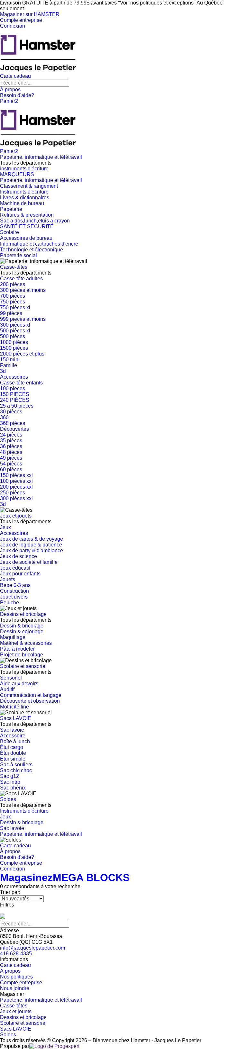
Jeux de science (18, 556)
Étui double (13, 753)
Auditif (7, 689)
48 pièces (11, 452)
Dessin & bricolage (21, 625)
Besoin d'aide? (17, 95)
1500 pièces (14, 348)
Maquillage (12, 637)
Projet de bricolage (21, 654)
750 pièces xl (15, 307)
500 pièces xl (15, 330)
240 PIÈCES (14, 400)
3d (3, 371)
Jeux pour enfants (20, 573)
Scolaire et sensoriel (23, 666)
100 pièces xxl (16, 481)
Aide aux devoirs (19, 683)
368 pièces (12, 423)
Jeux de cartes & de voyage (31, 539)
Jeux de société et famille (29, 562)
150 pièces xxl (16, 475)
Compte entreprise (21, 20)
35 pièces (11, 440)
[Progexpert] (54, 1046)
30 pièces (11, 411)
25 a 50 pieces (16, 406)
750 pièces (12, 301)
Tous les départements (25, 163)
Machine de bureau (22, 203)
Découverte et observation (30, 701)
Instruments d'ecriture (24, 191)
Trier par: (10, 892)
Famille (8, 365)
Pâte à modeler (17, 649)
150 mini (10, 359)
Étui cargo (11, 747)
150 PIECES (14, 394)
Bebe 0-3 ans (15, 585)
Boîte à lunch (15, 741)
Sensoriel (11, 678)
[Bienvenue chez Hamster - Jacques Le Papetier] (38, 70)
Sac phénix (13, 787)
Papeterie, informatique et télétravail (41, 157)
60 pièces (11, 469)
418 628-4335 (16, 953)
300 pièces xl (15, 325)
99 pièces (11, 313)
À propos (10, 89)
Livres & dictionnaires (24, 197)
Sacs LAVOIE (15, 718)
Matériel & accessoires (26, 643)
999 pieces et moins (23, 319)
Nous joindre (14, 988)
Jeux (5, 527)
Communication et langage (30, 695)
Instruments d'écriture (24, 168)
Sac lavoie (12, 730)
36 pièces (11, 446)
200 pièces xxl (16, 487)
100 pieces (12, 388)
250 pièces (12, 492)
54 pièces (11, 463)
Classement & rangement (29, 186)
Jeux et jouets (16, 515)
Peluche (9, 602)
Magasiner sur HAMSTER (29, 14)
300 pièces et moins (23, 290)
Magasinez (26, 877)
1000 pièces (14, 342)
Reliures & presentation (27, 215)
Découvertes (14, 429)
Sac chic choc (16, 770)
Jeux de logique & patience (31, 544)
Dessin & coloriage (21, 631)
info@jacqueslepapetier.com (32, 948)
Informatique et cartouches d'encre (39, 244)
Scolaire (9, 232)
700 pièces (12, 296)
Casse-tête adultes (21, 278)
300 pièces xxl (16, 498)
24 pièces (11, 434)
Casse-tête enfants (21, 382)
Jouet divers (14, 597)
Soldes (8, 799)
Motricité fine (14, 706)
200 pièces (12, 284)
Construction (14, 591)
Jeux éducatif (15, 568)
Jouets (7, 579)
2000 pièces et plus (22, 353)
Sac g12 (9, 776)
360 (4, 417)
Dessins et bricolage (23, 614)
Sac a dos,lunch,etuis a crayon (35, 220)
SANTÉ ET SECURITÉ (27, 226)
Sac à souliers (16, 764)
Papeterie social (18, 255)
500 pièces (12, 336)
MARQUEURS (17, 174)
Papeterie (11, 209)
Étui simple (12, 759)
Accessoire (12, 735)
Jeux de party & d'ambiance (31, 550)
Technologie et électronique (31, 249)
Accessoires (14, 377)
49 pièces (11, 458)
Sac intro (10, 782)
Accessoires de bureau (26, 238)
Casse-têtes (13, 267)
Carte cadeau (15, 76)
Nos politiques (16, 976)
